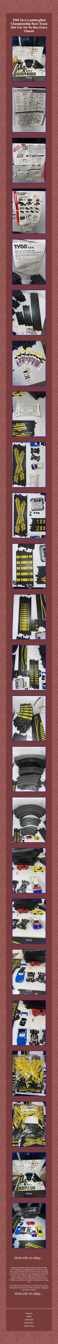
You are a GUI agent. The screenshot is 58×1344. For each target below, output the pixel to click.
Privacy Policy (29, 1322)
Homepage (29, 1313)
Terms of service (29, 1325)
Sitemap (29, 1316)
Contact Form (29, 1319)
